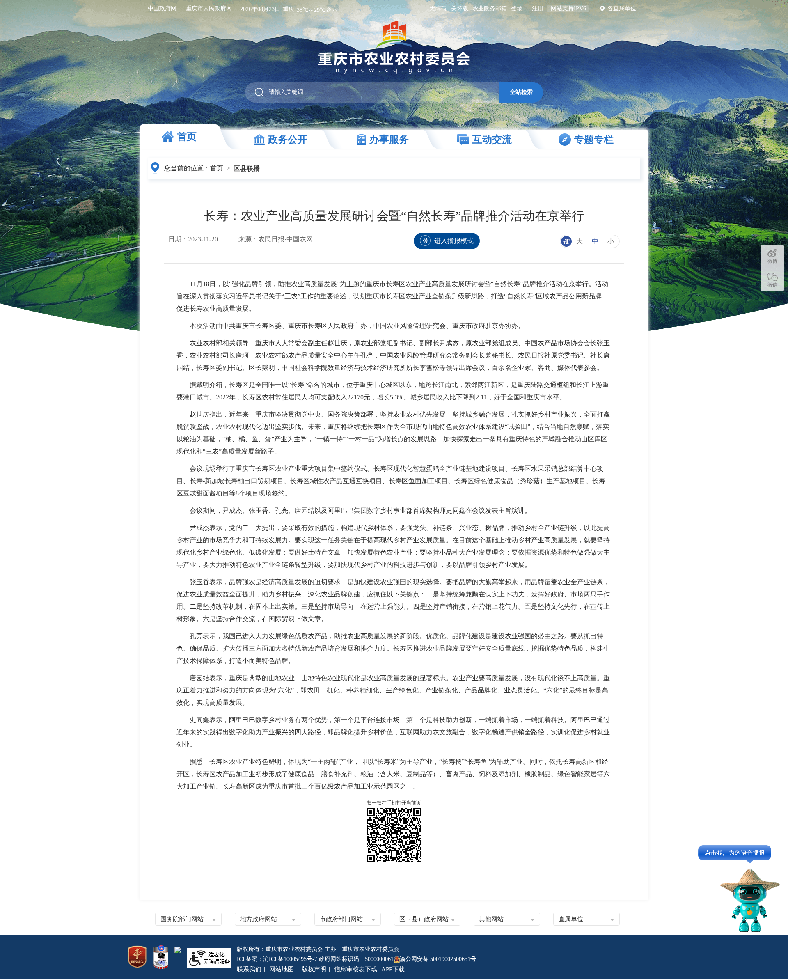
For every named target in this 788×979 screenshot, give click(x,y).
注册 (537, 8)
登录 (516, 8)
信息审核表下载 (355, 969)
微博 (772, 261)
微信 (772, 285)
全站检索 (521, 92)
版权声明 (314, 969)
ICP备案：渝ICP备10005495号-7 (277, 959)
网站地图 (281, 969)
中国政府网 (162, 8)
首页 (216, 168)
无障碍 (438, 8)
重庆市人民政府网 (209, 8)
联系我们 (249, 969)
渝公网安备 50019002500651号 (438, 959)
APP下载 (393, 969)
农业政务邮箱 (489, 8)
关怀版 (459, 8)
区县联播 (247, 168)
